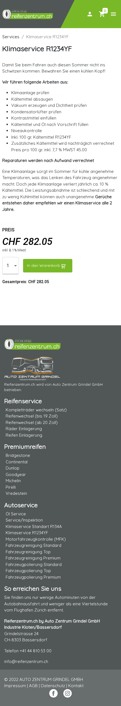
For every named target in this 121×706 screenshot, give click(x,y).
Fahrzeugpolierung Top (28, 570)
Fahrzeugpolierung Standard (34, 564)
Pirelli (11, 487)
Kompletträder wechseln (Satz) (36, 409)
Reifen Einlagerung (24, 435)
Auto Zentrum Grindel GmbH (78, 384)
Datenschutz (53, 685)
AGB (33, 685)
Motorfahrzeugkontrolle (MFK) (36, 539)
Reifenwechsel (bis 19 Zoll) (32, 416)
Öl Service (16, 513)
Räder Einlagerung (24, 428)
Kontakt (76, 685)
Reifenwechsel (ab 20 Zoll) (32, 422)
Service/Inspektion (24, 520)
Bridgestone (18, 455)
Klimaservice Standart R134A (34, 526)
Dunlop (12, 468)
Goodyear (16, 474)
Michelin (13, 480)
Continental (17, 461)
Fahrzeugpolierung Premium (33, 577)
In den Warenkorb (43, 265)
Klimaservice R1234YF (27, 532)
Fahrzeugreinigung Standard (33, 545)
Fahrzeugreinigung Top (28, 551)
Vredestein (16, 493)
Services (10, 36)
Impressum (15, 685)
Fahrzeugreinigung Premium (33, 558)
